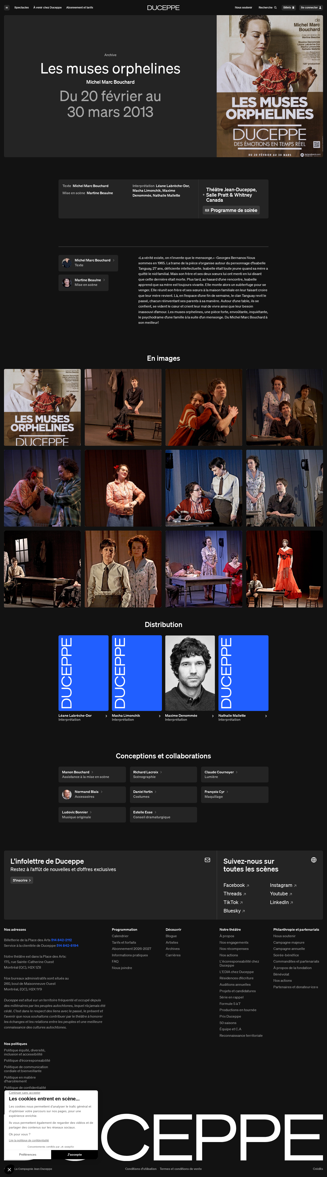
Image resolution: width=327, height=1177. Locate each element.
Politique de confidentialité (25, 1088)
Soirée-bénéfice (286, 955)
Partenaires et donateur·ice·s (295, 987)
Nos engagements (234, 943)
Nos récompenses (234, 949)
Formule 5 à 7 (230, 1004)
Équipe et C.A (230, 1029)
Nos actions (229, 955)
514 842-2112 (61, 940)
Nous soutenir (284, 936)
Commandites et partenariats (296, 961)
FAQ (115, 961)
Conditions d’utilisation (140, 1169)
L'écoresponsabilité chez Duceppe (239, 963)
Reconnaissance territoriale (241, 1036)
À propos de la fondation (292, 968)
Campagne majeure (289, 943)
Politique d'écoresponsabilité (27, 1061)
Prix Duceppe (230, 1016)
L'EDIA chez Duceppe (237, 972)
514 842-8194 (68, 945)
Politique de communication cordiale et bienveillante (26, 1069)
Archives (173, 949)
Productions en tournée (238, 1010)
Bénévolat (281, 974)
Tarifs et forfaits (124, 943)
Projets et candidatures (238, 991)
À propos (227, 936)
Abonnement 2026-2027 (131, 949)
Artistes (172, 943)
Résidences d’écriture (237, 978)
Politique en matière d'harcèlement (20, 1079)
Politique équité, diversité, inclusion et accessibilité (24, 1052)
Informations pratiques (130, 955)
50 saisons (228, 1023)
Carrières (173, 955)
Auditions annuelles (235, 985)
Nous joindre (122, 968)
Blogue (171, 936)
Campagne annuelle (289, 949)
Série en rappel (232, 997)
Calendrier (120, 936)
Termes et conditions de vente (181, 1169)
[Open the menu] (7, 7)
